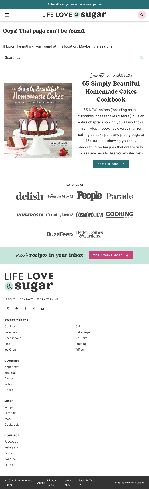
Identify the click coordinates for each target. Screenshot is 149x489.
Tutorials (10, 413)
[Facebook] (25, 308)
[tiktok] (34, 308)
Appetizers (11, 367)
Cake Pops (82, 332)
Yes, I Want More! (109, 255)
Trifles (79, 349)
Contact (26, 299)
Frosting (81, 344)
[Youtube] (42, 308)
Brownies (10, 332)
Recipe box (12, 407)
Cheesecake (12, 338)
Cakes (79, 326)
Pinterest (10, 453)
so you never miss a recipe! (73, 4)
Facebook (11, 441)
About (10, 299)
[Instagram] (8, 308)
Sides (8, 384)
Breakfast (10, 372)
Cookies (10, 326)
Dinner (8, 378)
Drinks (8, 390)
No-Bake (81, 338)
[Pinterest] (16, 308)
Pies (7, 344)
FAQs (7, 418)
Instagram (11, 447)
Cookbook (11, 424)
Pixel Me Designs (134, 482)
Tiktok (8, 465)
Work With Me (48, 299)
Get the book (109, 164)
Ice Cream (11, 349)
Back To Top (86, 480)
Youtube (10, 459)
